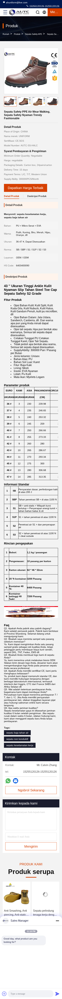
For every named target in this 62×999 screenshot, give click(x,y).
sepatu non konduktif (17, 739)
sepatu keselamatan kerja (19, 745)
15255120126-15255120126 (44, 6)
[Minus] (57, 921)
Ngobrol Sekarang (31, 790)
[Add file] (4, 993)
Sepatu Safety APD (33, 34)
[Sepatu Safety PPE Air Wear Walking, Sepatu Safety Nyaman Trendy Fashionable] (31, 71)
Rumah (6, 34)
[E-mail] (15, 781)
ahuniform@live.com (16, 2)
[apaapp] (8, 780)
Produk (17, 34)
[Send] (57, 993)
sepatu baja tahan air (17, 732)
